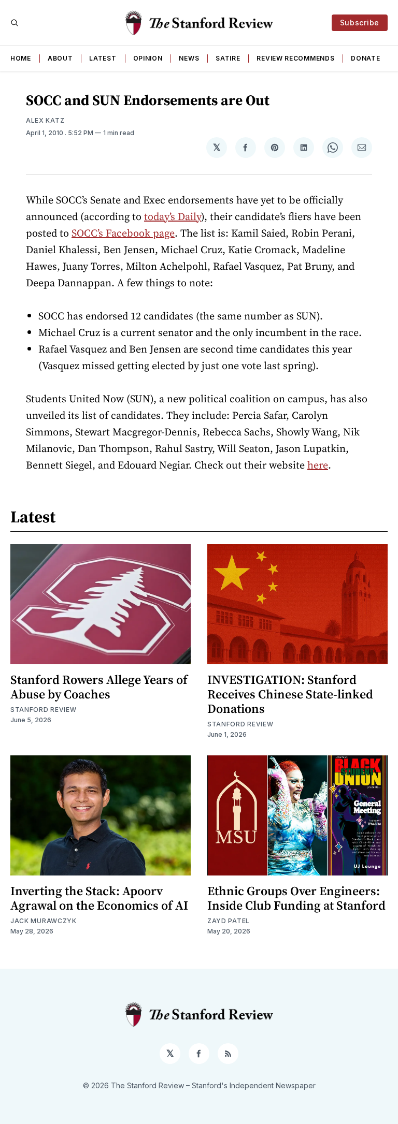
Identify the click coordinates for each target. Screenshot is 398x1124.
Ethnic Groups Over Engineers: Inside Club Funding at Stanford (296, 898)
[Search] (14, 23)
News (189, 58)
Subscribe (359, 22)
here (317, 465)
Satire (228, 58)
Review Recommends (295, 58)
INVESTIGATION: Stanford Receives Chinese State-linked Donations (290, 694)
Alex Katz (45, 120)
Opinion (148, 58)
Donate (365, 58)
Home (20, 58)
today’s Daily (172, 216)
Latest (102, 58)
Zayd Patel (228, 921)
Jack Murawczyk (43, 921)
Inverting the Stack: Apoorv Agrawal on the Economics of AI (99, 898)
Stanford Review (43, 709)
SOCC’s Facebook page (123, 233)
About (60, 58)
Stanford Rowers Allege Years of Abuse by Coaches (99, 687)
